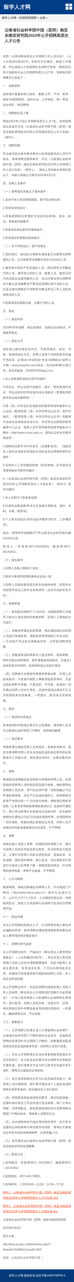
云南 (42, 17)
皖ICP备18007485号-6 (50, 1275)
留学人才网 (17, 7)
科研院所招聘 (27, 17)
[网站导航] (69, 7)
